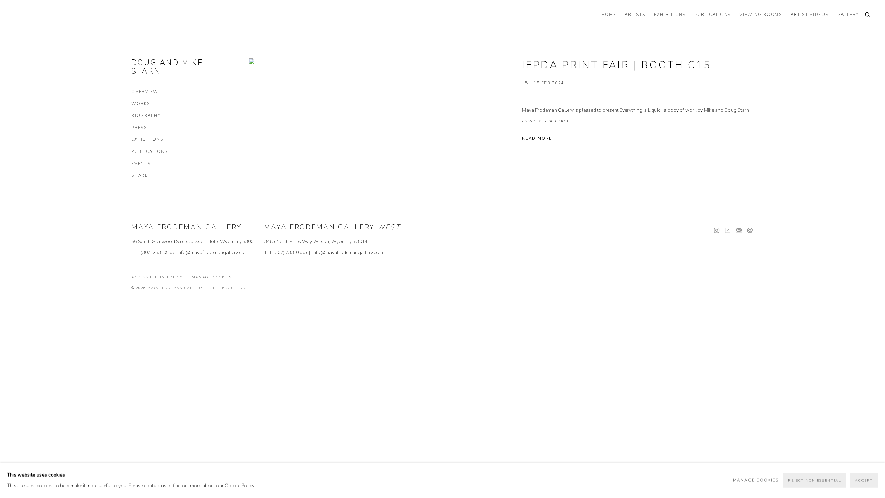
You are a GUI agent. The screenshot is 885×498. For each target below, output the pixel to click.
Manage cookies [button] (212, 277)
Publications (149, 151)
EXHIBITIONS (670, 14)
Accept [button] (864, 480)
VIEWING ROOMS (760, 14)
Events (141, 163)
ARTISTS (635, 14)
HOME (608, 14)
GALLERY (848, 14)
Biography (146, 115)
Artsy (727, 230)
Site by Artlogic (228, 288)
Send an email (750, 230)
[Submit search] (868, 15)
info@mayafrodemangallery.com (212, 252)
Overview (144, 91)
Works (140, 104)
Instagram (716, 230)
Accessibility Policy (157, 277)
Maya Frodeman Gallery (62, 15)
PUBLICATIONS (713, 14)
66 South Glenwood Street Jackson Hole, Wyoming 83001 (193, 241)
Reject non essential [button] (814, 480)
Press (139, 127)
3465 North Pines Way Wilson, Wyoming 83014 (315, 241)
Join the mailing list (739, 230)
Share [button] (139, 175)
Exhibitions (147, 139)
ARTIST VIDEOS (810, 14)
